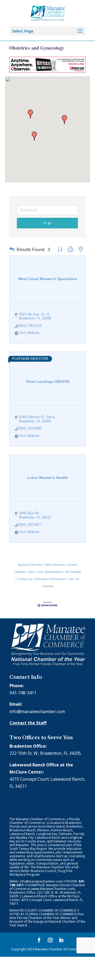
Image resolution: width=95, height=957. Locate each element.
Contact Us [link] (24, 579)
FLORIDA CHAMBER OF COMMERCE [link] (51, 914)
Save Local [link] (35, 571)
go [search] (49, 223)
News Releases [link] (55, 564)
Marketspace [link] (53, 571)
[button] (30, 114)
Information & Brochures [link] (50, 579)
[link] (47, 13)
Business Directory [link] (30, 564)
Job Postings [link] (73, 571)
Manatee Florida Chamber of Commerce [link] (47, 887)
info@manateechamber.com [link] (37, 711)
